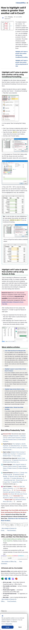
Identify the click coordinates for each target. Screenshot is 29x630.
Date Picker (7, 478)
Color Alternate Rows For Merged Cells (15, 350)
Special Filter (15, 482)
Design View (24, 472)
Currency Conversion (19, 497)
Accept (7, 627)
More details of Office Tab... (9, 561)
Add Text (22, 486)
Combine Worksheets (17, 478)
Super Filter (7, 482)
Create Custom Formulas (13, 437)
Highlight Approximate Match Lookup (14, 389)
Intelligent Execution (13, 435)
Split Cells (9, 501)
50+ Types (21, 488)
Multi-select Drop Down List (11, 462)
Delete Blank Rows (15, 445)
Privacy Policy (9, 623)
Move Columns (13, 466)
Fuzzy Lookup (16, 455)
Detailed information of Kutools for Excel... (13, 302)
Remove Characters (8, 488)
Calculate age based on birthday (11, 492)
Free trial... (5, 304)
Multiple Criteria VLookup (17, 452)
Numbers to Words (8, 497)
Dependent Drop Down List (20, 460)
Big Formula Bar (8, 474)
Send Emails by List (22, 480)
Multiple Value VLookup (9, 454)
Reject (20, 627)
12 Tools (15, 486)
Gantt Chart (6, 490)
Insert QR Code (15, 494)
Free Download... (12, 530)
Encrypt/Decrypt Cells (9, 480)
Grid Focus (16, 472)
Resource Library (14, 476)
